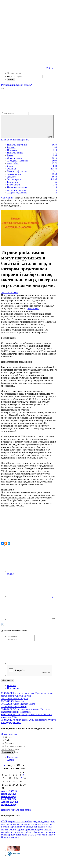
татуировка (21, 834)
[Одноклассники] (5, 543)
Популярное (13, 688)
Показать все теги (10, 837)
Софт (7, 740)
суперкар (5, 834)
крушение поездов (16, 190)
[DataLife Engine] (23, 22)
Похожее (11, 685)
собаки (35, 832)
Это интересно (14, 179)
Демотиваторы (14, 158)
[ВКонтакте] (2, 543)
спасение (44, 832)
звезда (30, 824)
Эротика (11, 168)
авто (17, 821)
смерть (20, 832)
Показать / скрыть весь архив (16, 810)
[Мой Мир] (9, 543)
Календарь (12, 757)
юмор (52, 834)
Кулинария (12, 182)
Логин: (10, 73)
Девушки (11, 176)
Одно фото (12, 150)
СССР (4, 821)
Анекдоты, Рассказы (17, 160)
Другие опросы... (10, 734)
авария (11, 821)
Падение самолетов (17, 187)
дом (3, 824)
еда (7, 824)
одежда (12, 829)
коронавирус (26, 826)
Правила (24, 139)
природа (39, 829)
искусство (47, 824)
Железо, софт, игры (17, 171)
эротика (44, 834)
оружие (20, 829)
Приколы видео (15, 152)
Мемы (10, 155)
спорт (52, 832)
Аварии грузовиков (17, 192)
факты (31, 834)
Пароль (11, 76)
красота (41, 826)
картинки (15, 826)
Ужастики (9, 743)
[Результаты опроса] (16, 752)
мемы (49, 826)
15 (21, 778)
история (5, 826)
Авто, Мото (13, 163)
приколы (29, 829)
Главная (5, 139)
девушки (37, 821)
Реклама (11, 147)
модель (4, 829)
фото (37, 834)
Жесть (10, 166)
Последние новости (14, 746)
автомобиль (26, 821)
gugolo (10, 573)
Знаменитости (14, 174)
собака (28, 832)
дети (52, 821)
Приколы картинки (17, 144)
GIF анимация (11, 749)
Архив (10, 760)
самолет (48, 829)
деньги (45, 821)
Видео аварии (14, 184)
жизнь (24, 824)
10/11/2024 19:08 (9, 292)
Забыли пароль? (23, 85)
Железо (8, 737)
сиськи (13, 832)
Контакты (15, 139)
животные (15, 824)
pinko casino (33, 308)
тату (13, 834)
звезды (37, 824)
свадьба (5, 832)
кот (35, 826)
